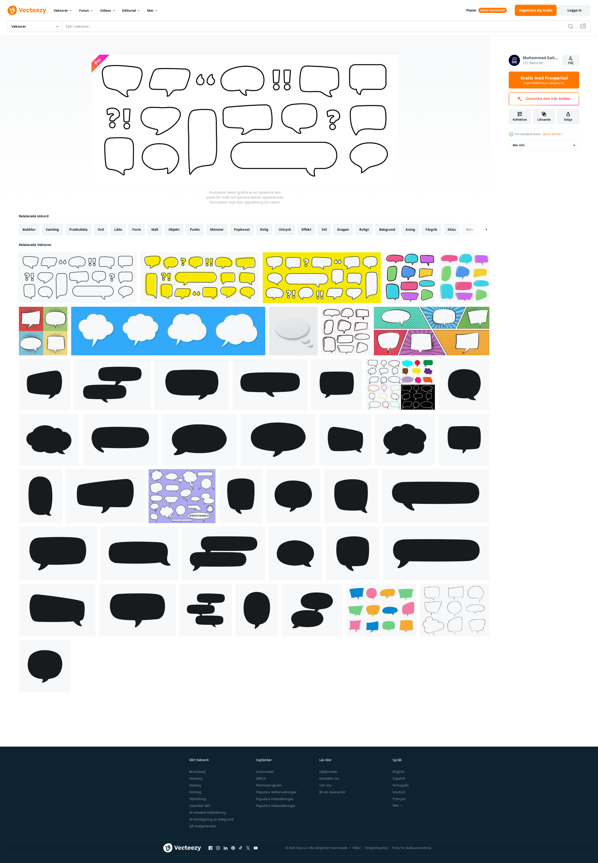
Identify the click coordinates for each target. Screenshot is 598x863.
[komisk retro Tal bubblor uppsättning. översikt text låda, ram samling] (454, 610)
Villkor (356, 848)
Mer (150, 10)
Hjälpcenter (328, 771)
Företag (195, 792)
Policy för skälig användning (411, 848)
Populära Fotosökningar (274, 799)
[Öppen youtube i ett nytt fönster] (256, 848)
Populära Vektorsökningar (276, 792)
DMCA (261, 778)
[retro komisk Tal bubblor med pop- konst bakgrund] (431, 331)
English (398, 771)
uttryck (285, 229)
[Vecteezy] (27, 10)
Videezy (195, 785)
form (136, 229)
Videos (105, 10)
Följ (570, 63)
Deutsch (399, 792)
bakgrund (387, 229)
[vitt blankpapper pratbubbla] (293, 331)
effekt (306, 229)
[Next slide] (482, 229)
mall (154, 229)
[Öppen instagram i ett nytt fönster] (218, 848)
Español (399, 778)
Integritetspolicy (376, 848)
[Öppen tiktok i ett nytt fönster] (240, 848)
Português (401, 785)
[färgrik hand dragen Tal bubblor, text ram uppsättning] (381, 610)
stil (324, 229)
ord (101, 229)
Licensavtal (265, 771)
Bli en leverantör (332, 792)
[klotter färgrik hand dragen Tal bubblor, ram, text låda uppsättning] (410, 277)
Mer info (518, 145)
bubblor (29, 229)
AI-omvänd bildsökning (207, 812)
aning (410, 229)
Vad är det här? (552, 134)
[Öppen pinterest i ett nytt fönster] (233, 848)
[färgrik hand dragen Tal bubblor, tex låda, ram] (464, 277)
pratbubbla (78, 229)
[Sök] (570, 26)
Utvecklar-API (199, 805)
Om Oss (325, 785)
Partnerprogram (269, 785)
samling (52, 229)
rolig (264, 229)
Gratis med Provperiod (544, 80)
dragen (343, 229)
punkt (195, 229)
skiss (452, 229)
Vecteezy (196, 778)
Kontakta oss (329, 778)
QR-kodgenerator (202, 826)
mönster (217, 229)
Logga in (574, 10)
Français (399, 799)
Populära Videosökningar (276, 805)
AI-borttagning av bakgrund (211, 819)
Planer (471, 10)
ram (469, 229)
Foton (84, 10)
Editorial (129, 10)
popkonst (242, 229)
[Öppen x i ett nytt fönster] (248, 848)
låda (118, 229)
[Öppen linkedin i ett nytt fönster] (225, 848)
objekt (174, 229)
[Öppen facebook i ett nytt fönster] (210, 848)
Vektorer (61, 10)
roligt (364, 229)
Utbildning (197, 799)
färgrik (431, 229)
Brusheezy (197, 771)
